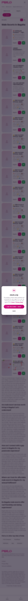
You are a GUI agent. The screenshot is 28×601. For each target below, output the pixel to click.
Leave (14, 311)
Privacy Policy (19, 302)
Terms (12, 302)
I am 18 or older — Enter (14, 306)
